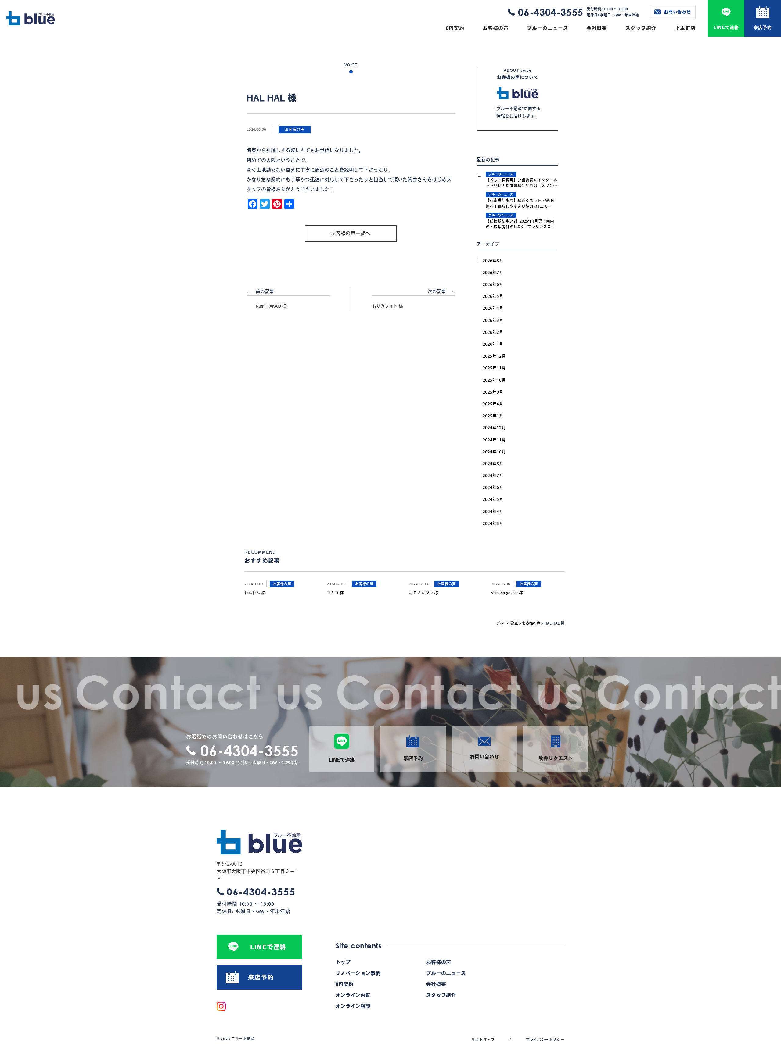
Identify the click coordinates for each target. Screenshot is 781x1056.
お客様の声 (496, 28)
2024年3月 (493, 523)
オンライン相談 (353, 1006)
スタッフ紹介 (641, 28)
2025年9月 (493, 392)
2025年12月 (494, 356)
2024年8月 (493, 464)
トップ (343, 962)
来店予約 (763, 27)
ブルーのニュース (547, 28)
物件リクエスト (556, 758)
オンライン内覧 (353, 995)
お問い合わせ (677, 12)
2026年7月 (493, 272)
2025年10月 (494, 380)
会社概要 (597, 28)
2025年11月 (494, 368)
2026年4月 (493, 308)
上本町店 (685, 28)
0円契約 (455, 28)
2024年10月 (494, 452)
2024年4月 (493, 511)
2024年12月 (494, 428)
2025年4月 (493, 404)
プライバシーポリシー (545, 1039)
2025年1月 (493, 416)
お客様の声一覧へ (350, 233)
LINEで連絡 (726, 27)
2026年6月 (493, 284)
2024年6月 (493, 487)
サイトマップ (483, 1039)
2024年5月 (493, 499)
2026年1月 (493, 344)
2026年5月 (493, 296)
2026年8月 (493, 261)
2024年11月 (494, 440)
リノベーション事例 (358, 973)
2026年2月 (493, 332)
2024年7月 (493, 475)
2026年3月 (493, 320)
